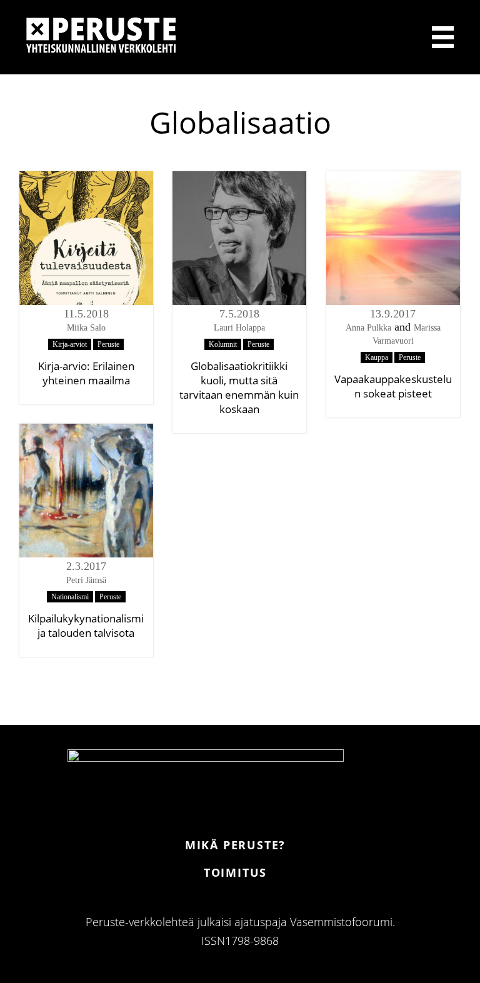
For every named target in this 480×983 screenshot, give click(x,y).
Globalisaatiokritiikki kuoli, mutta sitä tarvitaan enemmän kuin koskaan (239, 387)
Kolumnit (223, 344)
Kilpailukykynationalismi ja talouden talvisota (86, 625)
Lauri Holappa (239, 327)
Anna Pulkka (368, 327)
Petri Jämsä (86, 580)
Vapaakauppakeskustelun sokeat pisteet (393, 386)
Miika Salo (86, 327)
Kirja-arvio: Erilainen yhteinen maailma (86, 373)
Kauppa (376, 357)
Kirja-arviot (69, 344)
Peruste (108, 344)
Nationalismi (70, 596)
